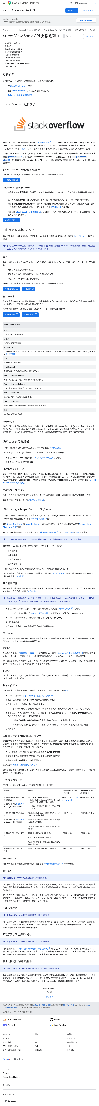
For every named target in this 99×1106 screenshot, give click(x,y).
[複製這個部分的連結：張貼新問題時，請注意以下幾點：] (34, 187)
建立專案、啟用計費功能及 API (24, 765)
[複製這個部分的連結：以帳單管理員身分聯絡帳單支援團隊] (44, 736)
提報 (78, 532)
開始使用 (71, 10)
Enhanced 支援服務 (21, 246)
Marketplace (52, 602)
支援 (68, 1046)
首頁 (4, 30)
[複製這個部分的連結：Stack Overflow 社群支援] (37, 104)
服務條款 (70, 1050)
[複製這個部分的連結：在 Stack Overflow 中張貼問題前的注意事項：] (45, 169)
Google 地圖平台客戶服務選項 (69, 539)
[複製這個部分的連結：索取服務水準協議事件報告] (34, 934)
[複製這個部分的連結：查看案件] (13, 648)
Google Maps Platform (23, 30)
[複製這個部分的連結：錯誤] (9, 257)
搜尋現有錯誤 (10, 289)
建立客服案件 (65, 608)
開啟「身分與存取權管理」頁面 (36, 696)
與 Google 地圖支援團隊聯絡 (20, 95)
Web (5, 10)
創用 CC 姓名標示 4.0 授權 (42, 1005)
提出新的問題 (10, 220)
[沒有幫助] (94, 30)
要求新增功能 (29, 315)
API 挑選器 (7, 1042)
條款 (4, 1095)
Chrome (6, 1069)
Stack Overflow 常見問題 (27, 212)
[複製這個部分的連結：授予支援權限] (19, 685)
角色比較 (20, 576)
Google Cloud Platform (11, 1077)
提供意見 (89, 36)
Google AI (6, 1081)
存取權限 (32, 591)
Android (38, 1038)
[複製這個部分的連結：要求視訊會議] (19, 908)
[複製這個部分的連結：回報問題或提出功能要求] (37, 230)
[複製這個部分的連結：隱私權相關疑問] (18, 858)
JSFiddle (54, 207)
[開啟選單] (3, 3)
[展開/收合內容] (19, 43)
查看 (66, 532)
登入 (94, 3)
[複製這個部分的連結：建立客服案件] (19, 583)
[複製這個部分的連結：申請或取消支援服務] (27, 490)
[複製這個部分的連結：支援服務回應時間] (24, 780)
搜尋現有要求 (10, 315)
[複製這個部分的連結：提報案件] (15, 870)
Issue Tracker (18, 91)
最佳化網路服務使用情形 (12, 1050)
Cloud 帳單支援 (37, 519)
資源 (69, 30)
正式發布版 (20, 804)
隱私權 (11, 1095)
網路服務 (38, 1050)
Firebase (6, 1073)
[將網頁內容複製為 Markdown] (67, 36)
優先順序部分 (11, 354)
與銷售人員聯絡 (35, 500)
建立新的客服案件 (48, 532)
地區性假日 (70, 798)
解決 (72, 532)
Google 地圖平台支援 (43, 458)
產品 (10, 30)
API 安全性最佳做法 (10, 1046)
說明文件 (37, 30)
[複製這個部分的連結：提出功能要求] (16, 296)
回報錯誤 (27, 289)
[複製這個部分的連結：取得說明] (16, 74)
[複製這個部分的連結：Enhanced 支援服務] (26, 469)
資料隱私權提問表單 (52, 864)
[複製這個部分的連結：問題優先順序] (16, 421)
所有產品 (6, 1085)
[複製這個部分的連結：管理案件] (15, 633)
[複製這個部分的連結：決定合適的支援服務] (31, 441)
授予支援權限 (58, 573)
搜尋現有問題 (10, 180)
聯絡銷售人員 (88, 10)
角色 (67, 690)
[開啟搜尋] (71, 2)
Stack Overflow (16, 86)
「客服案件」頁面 (26, 653)
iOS (36, 1042)
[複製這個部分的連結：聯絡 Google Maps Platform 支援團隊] (53, 509)
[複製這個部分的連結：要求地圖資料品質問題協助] (34, 961)
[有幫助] (90, 30)
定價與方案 (71, 1038)
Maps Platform (30, 3)
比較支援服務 (56, 448)
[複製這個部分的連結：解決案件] (13, 670)
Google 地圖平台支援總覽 (69, 653)
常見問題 (6, 1038)
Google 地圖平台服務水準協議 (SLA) (32, 948)
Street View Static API (24, 10)
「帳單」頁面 (12, 602)
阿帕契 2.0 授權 (68, 1005)
